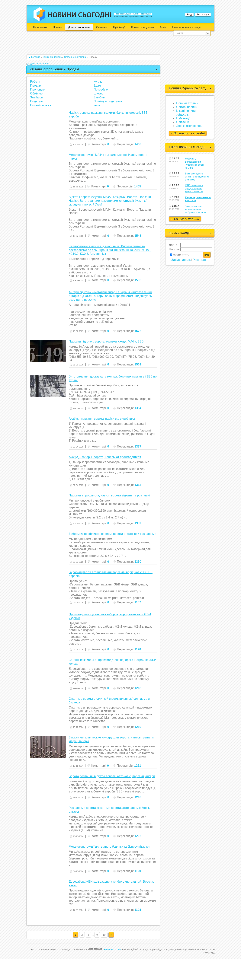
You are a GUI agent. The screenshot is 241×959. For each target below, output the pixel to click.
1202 (137, 836)
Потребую (101, 89)
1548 (137, 235)
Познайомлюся (40, 105)
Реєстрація (203, 14)
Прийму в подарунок (108, 101)
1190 (137, 649)
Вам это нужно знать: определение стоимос (197, 176)
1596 (137, 280)
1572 (137, 331)
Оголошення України (75, 57)
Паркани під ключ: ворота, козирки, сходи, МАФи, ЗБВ (106, 341)
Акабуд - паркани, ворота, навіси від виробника (102, 418)
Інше (97, 105)
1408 (137, 144)
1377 (137, 446)
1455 (137, 186)
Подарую (36, 101)
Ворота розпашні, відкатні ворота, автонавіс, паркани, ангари (112, 776)
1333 (137, 523)
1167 (137, 602)
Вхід (189, 14)
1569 (137, 364)
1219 (137, 726)
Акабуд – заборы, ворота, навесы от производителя (105, 457)
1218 (137, 688)
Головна (35, 57)
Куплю (98, 81)
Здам (97, 85)
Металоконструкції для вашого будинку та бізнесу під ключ (109, 846)
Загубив (99, 97)
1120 (137, 871)
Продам (35, 85)
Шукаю (98, 93)
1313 (137, 484)
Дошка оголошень (52, 57)
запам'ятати (181, 254)
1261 (137, 765)
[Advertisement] (94, 44)
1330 (137, 561)
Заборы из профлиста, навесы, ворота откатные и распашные (112, 533)
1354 (137, 408)
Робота (35, 81)
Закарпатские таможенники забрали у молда (195, 209)
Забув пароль (181, 259)
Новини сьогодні (112, 949)
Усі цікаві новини (186, 219)
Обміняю (36, 93)
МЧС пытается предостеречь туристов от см (194, 188)
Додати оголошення (38, 63)
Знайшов (36, 97)
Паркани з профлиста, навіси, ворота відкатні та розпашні (109, 495)
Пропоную (37, 89)
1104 (137, 909)
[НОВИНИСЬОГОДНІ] (79, 15)
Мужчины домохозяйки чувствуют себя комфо (194, 163)
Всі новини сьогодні (189, 133)
